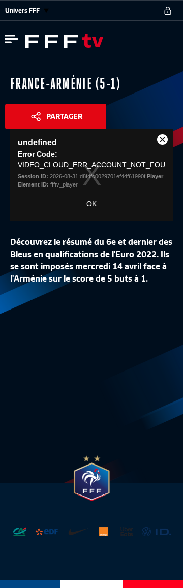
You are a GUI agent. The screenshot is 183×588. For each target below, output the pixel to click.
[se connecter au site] (168, 11)
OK (91, 204)
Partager (64, 116)
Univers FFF (23, 10)
